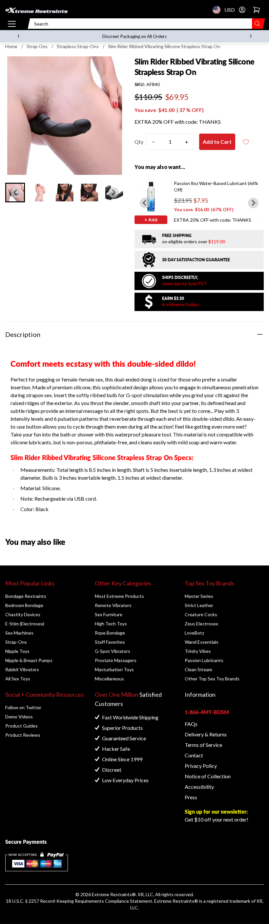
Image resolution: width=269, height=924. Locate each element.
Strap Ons (37, 46)
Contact (194, 755)
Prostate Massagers (115, 660)
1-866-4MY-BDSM (207, 712)
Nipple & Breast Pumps (28, 660)
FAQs (191, 724)
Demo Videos (19, 716)
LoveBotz (194, 633)
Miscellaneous (109, 678)
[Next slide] (113, 192)
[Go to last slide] (15, 192)
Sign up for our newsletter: (216, 811)
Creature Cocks (201, 614)
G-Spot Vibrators (112, 651)
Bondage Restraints (25, 596)
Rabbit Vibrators (22, 669)
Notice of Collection (208, 776)
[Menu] (11, 23)
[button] (40, 192)
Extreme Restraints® (176, 901)
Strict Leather (199, 605)
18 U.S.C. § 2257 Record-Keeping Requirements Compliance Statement (79, 901)
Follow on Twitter (23, 707)
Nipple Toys (17, 651)
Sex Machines (19, 633)
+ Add (150, 219)
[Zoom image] (64, 115)
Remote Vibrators (113, 605)
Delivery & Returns (206, 734)
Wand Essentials (201, 642)
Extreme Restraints (112, 894)
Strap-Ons (16, 642)
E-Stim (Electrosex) (24, 623)
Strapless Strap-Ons (78, 46)
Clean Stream (198, 669)
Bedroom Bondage (24, 605)
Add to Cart (217, 142)
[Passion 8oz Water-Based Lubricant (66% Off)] (150, 196)
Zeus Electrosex (201, 623)
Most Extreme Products (119, 596)
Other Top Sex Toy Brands (212, 678)
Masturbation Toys (114, 669)
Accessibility (199, 787)
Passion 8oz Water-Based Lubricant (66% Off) (216, 186)
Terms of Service (203, 745)
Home (11, 46)
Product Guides (21, 726)
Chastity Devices (22, 614)
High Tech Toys (111, 623)
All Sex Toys (17, 678)
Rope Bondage (110, 633)
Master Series (199, 596)
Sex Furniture (108, 614)
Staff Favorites (110, 642)
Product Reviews (22, 735)
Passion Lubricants (204, 660)
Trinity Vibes (198, 651)
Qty (138, 142)
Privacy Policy (201, 766)
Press (191, 797)
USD (218, 10)
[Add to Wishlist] (245, 142)
